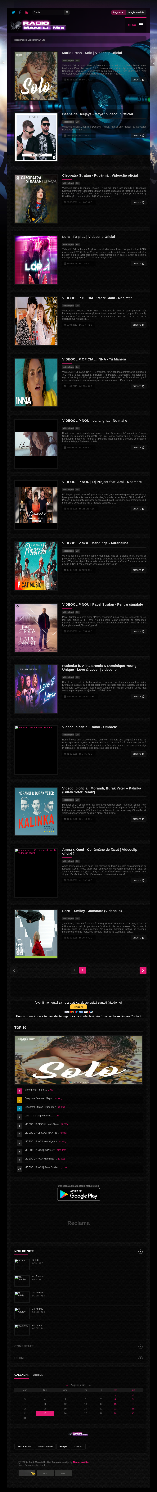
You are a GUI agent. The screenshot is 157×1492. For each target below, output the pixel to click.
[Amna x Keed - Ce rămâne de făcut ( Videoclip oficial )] (36, 873)
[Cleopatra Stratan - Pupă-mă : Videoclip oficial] (36, 199)
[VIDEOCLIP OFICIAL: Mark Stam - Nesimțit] (36, 321)
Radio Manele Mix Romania (27, 40)
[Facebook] (20, 12)
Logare (117, 12)
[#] (13, 12)
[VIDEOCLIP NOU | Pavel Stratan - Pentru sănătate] (36, 628)
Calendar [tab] (21, 1374)
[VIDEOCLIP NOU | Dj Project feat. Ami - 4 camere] (36, 505)
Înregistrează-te (136, 12)
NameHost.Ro (80, 1462)
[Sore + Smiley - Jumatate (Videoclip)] (36, 934)
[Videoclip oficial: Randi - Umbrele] (36, 750)
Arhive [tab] (38, 1374)
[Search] (67, 12)
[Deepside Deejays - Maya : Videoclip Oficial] (36, 137)
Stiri (77, 60)
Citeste (137, 80)
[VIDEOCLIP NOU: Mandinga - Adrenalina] (36, 566)
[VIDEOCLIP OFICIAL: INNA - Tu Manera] (36, 382)
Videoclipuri (68, 60)
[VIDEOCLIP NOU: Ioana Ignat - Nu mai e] (36, 444)
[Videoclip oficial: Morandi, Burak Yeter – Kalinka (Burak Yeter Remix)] (36, 811)
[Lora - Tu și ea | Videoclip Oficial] (36, 260)
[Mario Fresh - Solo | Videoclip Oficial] (36, 76)
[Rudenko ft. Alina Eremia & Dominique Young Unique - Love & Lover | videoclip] (36, 689)
